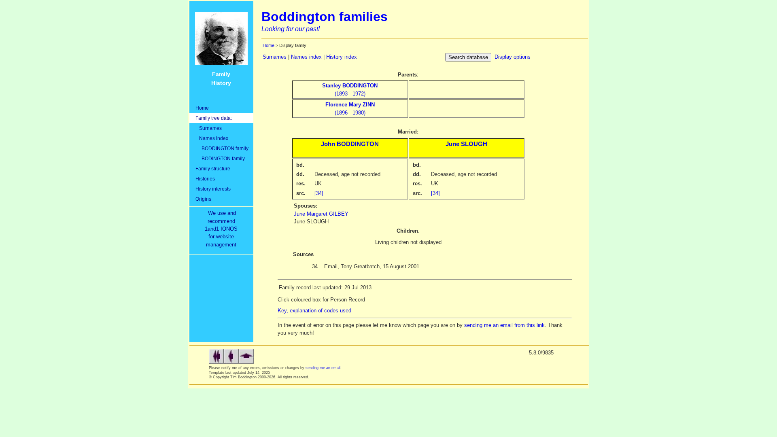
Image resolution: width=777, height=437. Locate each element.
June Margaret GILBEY (321, 214)
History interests (213, 188)
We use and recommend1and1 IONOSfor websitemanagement (223, 229)
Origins (203, 199)
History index (341, 57)
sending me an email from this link (504, 325)
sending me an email (323, 368)
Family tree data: (213, 118)
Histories (205, 178)
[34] (318, 193)
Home (202, 107)
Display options (513, 57)
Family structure (212, 168)
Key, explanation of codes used (314, 311)
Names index (211, 138)
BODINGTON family (220, 158)
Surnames (208, 128)
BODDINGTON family (221, 148)
